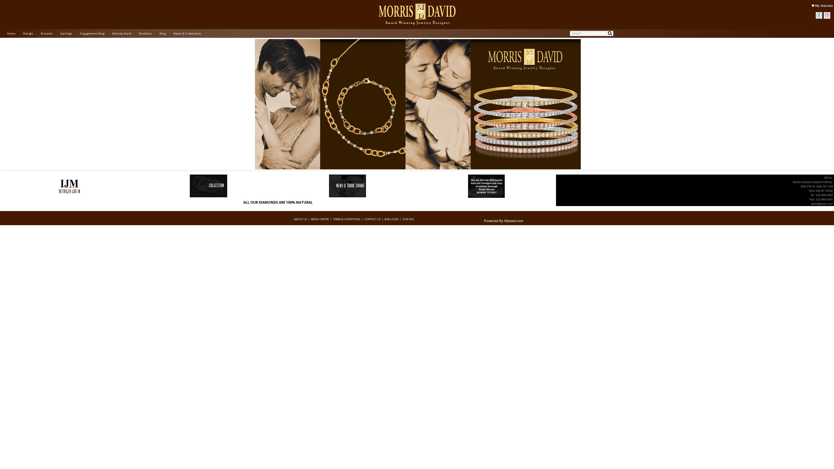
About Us (300, 219)
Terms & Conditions (346, 219)
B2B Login (391, 219)
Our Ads (408, 219)
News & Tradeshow (187, 33)
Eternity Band (121, 33)
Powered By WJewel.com (503, 220)
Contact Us (372, 219)
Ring (163, 33)
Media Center (320, 219)
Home (11, 33)
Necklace (145, 33)
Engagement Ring (92, 33)
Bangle (28, 33)
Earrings (66, 33)
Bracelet (47, 33)
